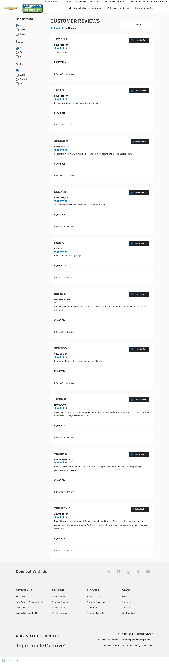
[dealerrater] (108, 571)
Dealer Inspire (147, 646)
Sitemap (126, 640)
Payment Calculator (96, 613)
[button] (164, 8)
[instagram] (128, 571)
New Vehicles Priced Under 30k (30, 602)
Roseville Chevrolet (144, 634)
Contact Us (127, 602)
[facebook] (118, 571)
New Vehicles (79, 8)
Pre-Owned (96, 8)
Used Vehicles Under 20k (27, 613)
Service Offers (58, 608)
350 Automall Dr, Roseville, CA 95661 (120, 1)
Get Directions (128, 613)
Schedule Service (60, 602)
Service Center (58, 597)
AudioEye (148, 640)
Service (126, 8)
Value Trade (92, 608)
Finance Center (94, 597)
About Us (148, 8)
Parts (137, 8)
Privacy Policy (103, 640)
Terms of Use (137, 640)
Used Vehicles (22, 608)
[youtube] (148, 571)
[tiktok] (138, 571)
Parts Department (60, 613)
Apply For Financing (96, 602)
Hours (124, 597)
